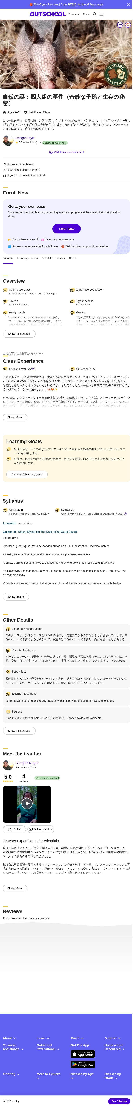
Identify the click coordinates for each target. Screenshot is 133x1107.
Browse (72, 14)
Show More (15, 417)
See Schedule (119, 1101)
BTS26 (72, 4)
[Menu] (101, 14)
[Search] (95, 14)
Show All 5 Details (19, 730)
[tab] (8, 258)
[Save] (128, 25)
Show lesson (16, 596)
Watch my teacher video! (69, 152)
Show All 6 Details (19, 333)
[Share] (120, 25)
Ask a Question (43, 829)
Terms (93, 4)
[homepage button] (48, 14)
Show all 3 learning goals (27, 474)
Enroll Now (66, 229)
